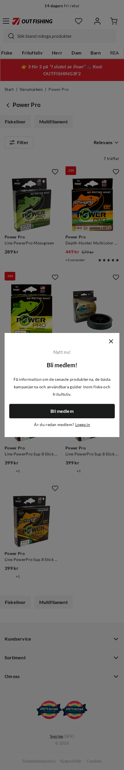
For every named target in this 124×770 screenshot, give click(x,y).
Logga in (82, 424)
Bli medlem (62, 411)
